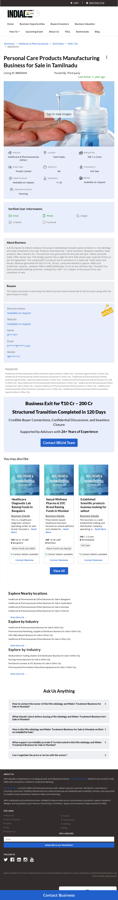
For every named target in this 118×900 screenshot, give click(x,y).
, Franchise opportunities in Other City (91, 373)
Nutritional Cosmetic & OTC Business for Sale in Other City (34, 663)
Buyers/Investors (60, 23)
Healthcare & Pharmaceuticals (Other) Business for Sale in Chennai (38, 610)
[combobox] (32, 13)
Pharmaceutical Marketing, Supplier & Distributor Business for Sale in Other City (44, 631)
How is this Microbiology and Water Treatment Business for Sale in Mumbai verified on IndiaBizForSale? (57, 730)
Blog (97, 31)
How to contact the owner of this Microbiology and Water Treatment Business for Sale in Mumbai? (56, 705)
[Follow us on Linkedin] (20, 859)
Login (75, 2)
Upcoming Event (34, 31)
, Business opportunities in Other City (44, 379)
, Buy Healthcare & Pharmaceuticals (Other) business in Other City (47, 382)
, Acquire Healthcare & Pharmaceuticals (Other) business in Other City (64, 386)
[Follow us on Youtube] (33, 859)
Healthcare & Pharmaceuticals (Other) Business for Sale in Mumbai (38, 607)
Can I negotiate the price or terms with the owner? (39, 754)
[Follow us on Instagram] (27, 859)
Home (10, 23)
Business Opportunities (32, 23)
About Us (54, 31)
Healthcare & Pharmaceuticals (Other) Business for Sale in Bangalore (39, 599)
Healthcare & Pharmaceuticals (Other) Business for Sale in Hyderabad (39, 603)
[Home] (21, 18)
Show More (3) (17, 645)
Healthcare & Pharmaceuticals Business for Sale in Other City (35, 627)
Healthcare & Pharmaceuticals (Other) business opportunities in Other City (39, 373)
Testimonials (82, 31)
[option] (24, 515)
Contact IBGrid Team (59, 443)
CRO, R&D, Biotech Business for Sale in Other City (30, 635)
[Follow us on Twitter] (7, 859)
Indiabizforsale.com (79, 778)
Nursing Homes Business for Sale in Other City (29, 659)
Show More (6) (17, 617)
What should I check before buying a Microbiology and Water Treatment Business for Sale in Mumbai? (58, 718)
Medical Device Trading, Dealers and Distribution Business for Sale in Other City (44, 655)
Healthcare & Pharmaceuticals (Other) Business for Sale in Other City (39, 639)
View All (59, 571)
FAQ (67, 31)
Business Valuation (85, 23)
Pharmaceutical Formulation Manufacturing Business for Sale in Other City (42, 667)
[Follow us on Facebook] (13, 859)
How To (14, 31)
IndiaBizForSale (11, 788)
